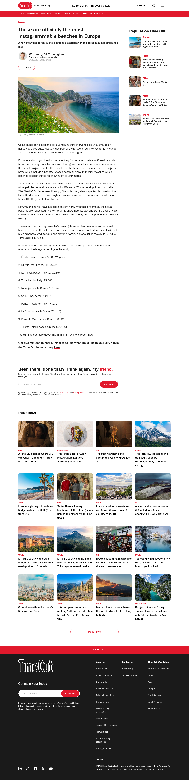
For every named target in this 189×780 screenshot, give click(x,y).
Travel (58, 14)
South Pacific (154, 709)
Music (84, 14)
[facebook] (35, 768)
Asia (150, 682)
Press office (101, 669)
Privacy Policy (78, 393)
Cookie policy (102, 719)
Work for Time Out (104, 689)
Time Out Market (96, 14)
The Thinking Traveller (37, 164)
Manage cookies (103, 749)
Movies (76, 14)
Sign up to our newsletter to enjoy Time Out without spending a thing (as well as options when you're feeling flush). (65, 375)
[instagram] (20, 768)
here (90, 335)
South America (155, 702)
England (56, 195)
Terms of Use (63, 393)
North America (154, 695)
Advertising (127, 669)
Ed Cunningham (54, 54)
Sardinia (76, 230)
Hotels (67, 14)
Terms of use (102, 732)
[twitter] (43, 768)
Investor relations (104, 676)
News (22, 14)
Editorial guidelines (105, 695)
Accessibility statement (106, 725)
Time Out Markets (100, 6)
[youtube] (51, 768)
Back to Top (97, 650)
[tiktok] (27, 768)
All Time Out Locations (158, 669)
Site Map (99, 760)
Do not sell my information (102, 710)
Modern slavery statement (103, 740)
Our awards (101, 682)
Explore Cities (80, 6)
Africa (150, 676)
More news (94, 632)
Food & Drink (46, 14)
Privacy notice (102, 702)
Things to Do (32, 14)
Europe (151, 689)
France (85, 184)
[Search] (154, 5)
